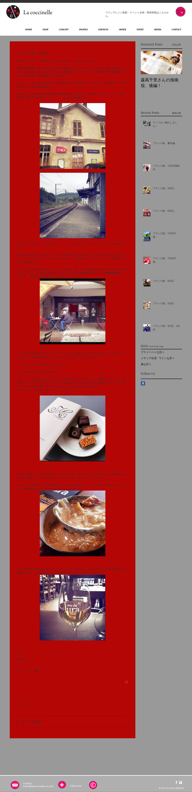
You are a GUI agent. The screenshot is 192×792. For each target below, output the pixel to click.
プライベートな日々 (152, 352)
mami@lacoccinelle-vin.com (38, 786)
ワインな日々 (167, 358)
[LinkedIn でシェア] (37, 671)
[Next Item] (176, 63)
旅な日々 (22, 659)
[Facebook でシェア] (18, 671)
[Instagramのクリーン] (180, 782)
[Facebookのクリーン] (176, 782)
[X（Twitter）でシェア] (28, 671)
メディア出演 (149, 358)
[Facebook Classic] (143, 383)
